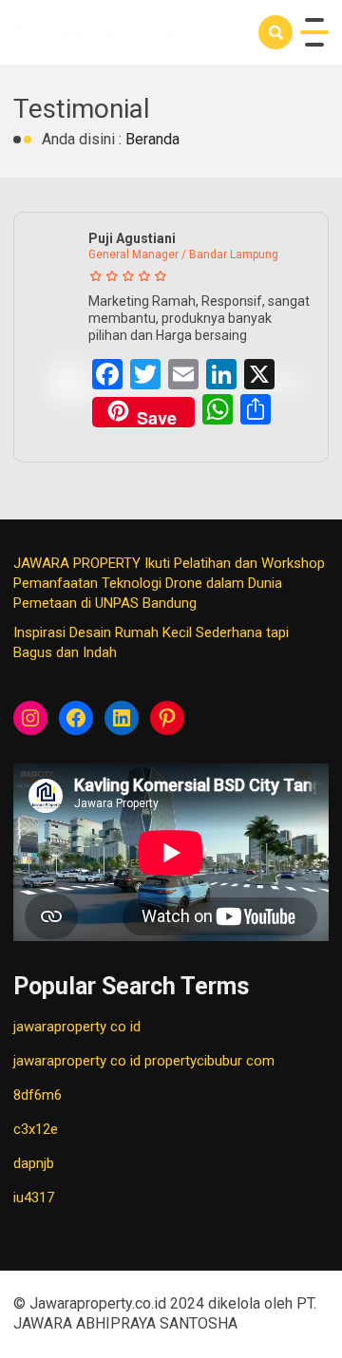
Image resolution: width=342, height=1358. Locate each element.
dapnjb (33, 1163)
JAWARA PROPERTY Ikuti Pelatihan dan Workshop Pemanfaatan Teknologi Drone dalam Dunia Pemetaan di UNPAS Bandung (169, 583)
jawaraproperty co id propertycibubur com (144, 1060)
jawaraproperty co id (77, 1026)
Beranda (152, 139)
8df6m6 (37, 1094)
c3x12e (35, 1129)
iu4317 (33, 1197)
